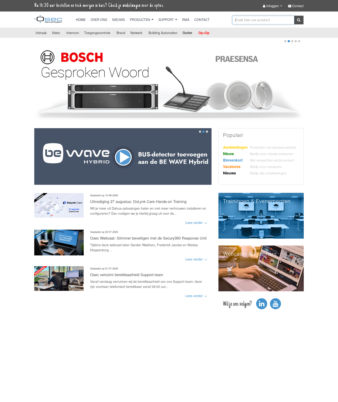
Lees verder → (196, 222)
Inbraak (41, 32)
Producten (140, 19)
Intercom (72, 32)
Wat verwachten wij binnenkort (272, 160)
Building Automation (163, 32)
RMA (185, 19)
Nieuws (118, 19)
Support (166, 19)
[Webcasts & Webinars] (261, 268)
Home (81, 19)
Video (56, 32)
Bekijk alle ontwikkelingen (268, 173)
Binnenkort (233, 160)
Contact (202, 19)
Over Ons (99, 19)
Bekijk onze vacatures (266, 166)
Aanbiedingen (235, 147)
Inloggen (272, 5)
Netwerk (136, 32)
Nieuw (228, 153)
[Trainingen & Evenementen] (261, 215)
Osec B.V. (48, 20)
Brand (121, 32)
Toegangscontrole (97, 32)
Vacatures (232, 166)
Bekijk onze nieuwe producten (271, 153)
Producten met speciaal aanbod (273, 147)
